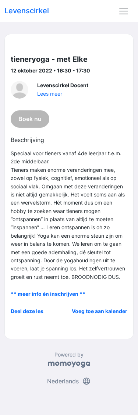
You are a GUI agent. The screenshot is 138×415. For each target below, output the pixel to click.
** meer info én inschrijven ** (48, 294)
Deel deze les (27, 311)
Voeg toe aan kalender (99, 311)
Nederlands (69, 381)
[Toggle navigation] (124, 11)
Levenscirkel (26, 10)
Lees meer (49, 94)
